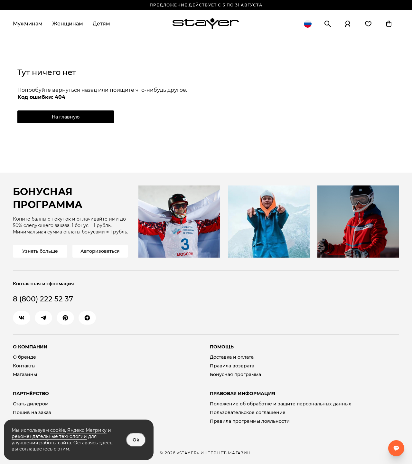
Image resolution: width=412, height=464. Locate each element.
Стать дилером (31, 404)
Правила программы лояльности (250, 421)
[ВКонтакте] (21, 318)
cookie (57, 430)
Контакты (24, 366)
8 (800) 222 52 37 (43, 299)
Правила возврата (232, 366)
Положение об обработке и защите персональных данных (280, 404)
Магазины (25, 374)
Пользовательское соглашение (248, 412)
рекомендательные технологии (49, 436)
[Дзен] (87, 318)
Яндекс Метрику (87, 430)
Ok (136, 440)
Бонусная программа (235, 374)
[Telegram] (43, 318)
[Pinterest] (65, 318)
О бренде (24, 357)
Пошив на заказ (32, 412)
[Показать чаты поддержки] (396, 448)
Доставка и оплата (232, 357)
